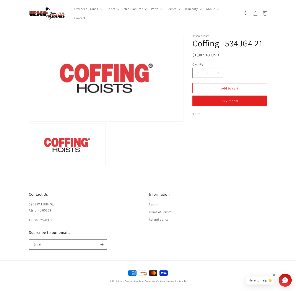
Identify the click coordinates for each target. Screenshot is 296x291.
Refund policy (158, 219)
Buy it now (230, 101)
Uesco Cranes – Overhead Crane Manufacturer (141, 281)
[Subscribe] (102, 244)
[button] (88, 8)
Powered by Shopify (176, 281)
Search (153, 204)
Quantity (197, 64)
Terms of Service (160, 212)
